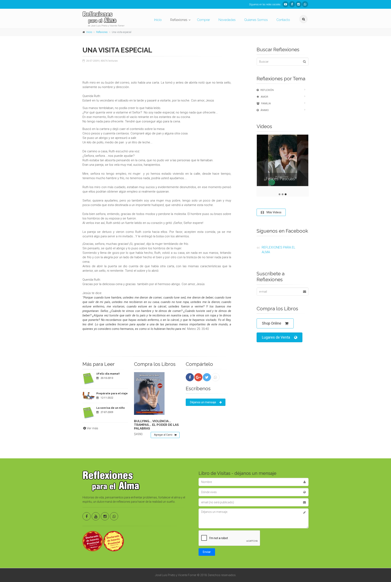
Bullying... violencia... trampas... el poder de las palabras (156, 424)
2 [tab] (282, 194)
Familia (266, 103)
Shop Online (271, 323)
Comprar (203, 20)
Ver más (92, 428)
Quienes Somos (256, 20)
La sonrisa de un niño (110, 407)
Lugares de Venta (276, 337)
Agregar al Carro (163, 434)
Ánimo (264, 110)
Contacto (283, 20)
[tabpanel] (282, 163)
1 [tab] (279, 194)
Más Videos (273, 212)
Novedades (227, 20)
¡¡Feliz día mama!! (108, 373)
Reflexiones (178, 20)
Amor (264, 96)
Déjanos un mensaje (203, 402)
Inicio (158, 20)
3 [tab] (286, 194)
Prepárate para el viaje (112, 393)
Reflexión (267, 90)
